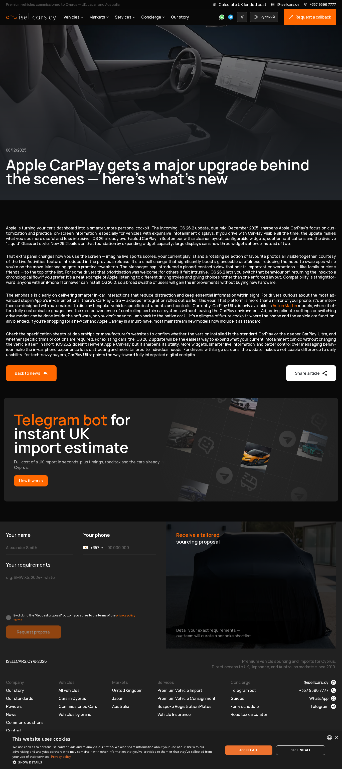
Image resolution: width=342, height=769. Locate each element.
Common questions (25, 722)
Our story (180, 17)
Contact (14, 730)
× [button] (336, 737)
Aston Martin (285, 305)
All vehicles (69, 690)
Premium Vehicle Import (179, 690)
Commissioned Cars (78, 706)
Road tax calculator (249, 714)
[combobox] (329, 737)
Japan (117, 698)
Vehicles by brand (75, 714)
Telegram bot (243, 690)
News (11, 714)
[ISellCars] (31, 17)
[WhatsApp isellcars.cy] (221, 17)
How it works (31, 480)
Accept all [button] (248, 750)
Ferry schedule (245, 706)
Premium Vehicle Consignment (186, 698)
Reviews (14, 706)
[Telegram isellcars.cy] (230, 17)
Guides (237, 698)
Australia (120, 706)
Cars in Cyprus (72, 698)
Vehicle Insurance (174, 714)
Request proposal (34, 632)
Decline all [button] (300, 750)
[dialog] (171, 750)
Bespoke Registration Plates (184, 706)
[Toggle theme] (242, 17)
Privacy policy (61, 756)
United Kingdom (127, 690)
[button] (115, 762)
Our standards (19, 698)
